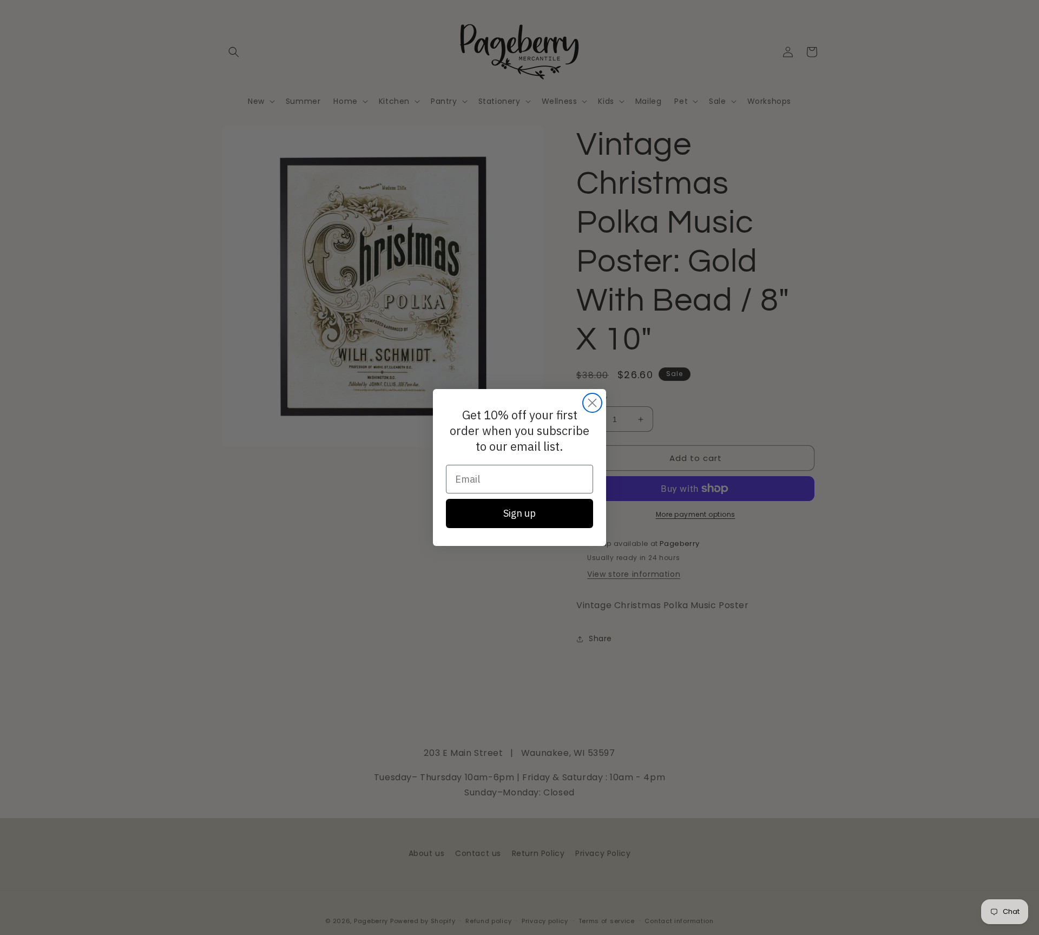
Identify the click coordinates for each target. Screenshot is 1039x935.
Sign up (519, 513)
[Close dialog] (592, 402)
